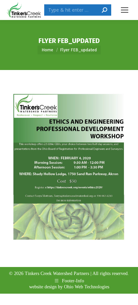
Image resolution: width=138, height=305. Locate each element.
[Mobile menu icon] (124, 10)
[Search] (104, 10)
